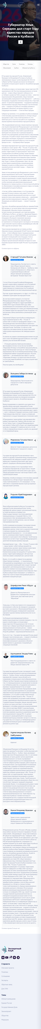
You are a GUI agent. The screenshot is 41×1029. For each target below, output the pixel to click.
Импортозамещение (8, 999)
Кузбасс (16, 68)
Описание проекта (7, 968)
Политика (22, 64)
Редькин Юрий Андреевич (21, 494)
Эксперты (4, 980)
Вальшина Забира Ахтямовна (23, 373)
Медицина (5, 1020)
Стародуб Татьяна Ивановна (22, 257)
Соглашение (5, 976)
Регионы (30, 64)
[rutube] (10, 957)
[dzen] (14, 957)
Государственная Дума (9, 1007)
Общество (6, 64)
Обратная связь (6, 985)
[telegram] (18, 957)
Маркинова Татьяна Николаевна (24, 440)
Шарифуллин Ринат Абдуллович (24, 585)
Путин (14, 64)
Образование (7, 68)
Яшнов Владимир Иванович (22, 810)
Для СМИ (4, 989)
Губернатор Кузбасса (28, 68)
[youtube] (6, 957)
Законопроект (6, 1011)
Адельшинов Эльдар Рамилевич (24, 654)
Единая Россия (6, 1003)
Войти (21, 5)
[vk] (2, 957)
